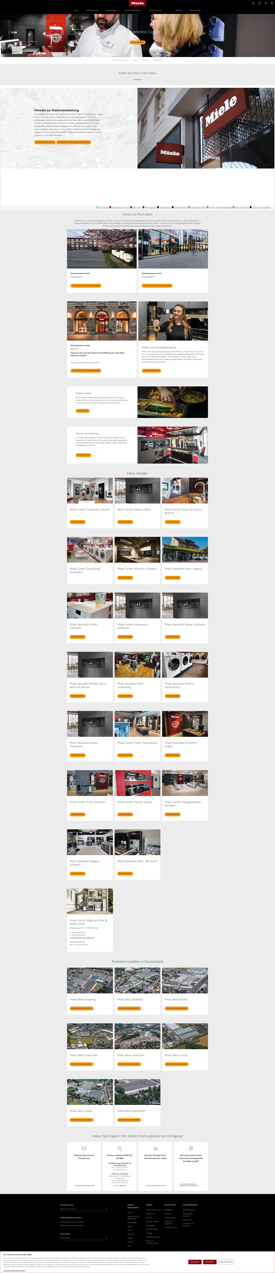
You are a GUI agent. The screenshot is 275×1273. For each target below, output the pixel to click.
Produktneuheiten (152, 1229)
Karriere (130, 1226)
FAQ (129, 1246)
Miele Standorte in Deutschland (134, 1218)
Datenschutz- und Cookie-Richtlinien (73, 142)
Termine (145, 60)
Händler (130, 1238)
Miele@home (168, 1210)
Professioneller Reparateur (188, 1215)
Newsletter (65, 1234)
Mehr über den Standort (81, 1008)
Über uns (131, 1212)
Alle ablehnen (210, 1262)
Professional (195, 10)
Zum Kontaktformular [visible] (85, 1185)
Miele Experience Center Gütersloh (71, 1225)
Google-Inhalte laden (45, 142)
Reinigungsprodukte (133, 10)
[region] (137, 1262)
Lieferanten (131, 1234)
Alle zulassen (195, 1262)
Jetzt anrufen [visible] (120, 1185)
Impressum (7, 1270)
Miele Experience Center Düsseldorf (72, 1222)
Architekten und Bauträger (188, 1225)
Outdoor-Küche (155, 10)
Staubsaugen (111, 10)
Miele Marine (187, 1220)
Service (179, 10)
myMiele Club (150, 1214)
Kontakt (130, 1242)
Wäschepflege (92, 10)
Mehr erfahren (77, 522)
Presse (130, 1230)
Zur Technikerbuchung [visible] (156, 1185)
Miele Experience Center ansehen (85, 285)
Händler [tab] (137, 80)
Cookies (22, 1270)
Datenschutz (15, 1270)
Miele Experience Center (120, 60)
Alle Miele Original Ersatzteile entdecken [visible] (189, 1185)
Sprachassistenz (169, 1217)
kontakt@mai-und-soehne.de (83, 938)
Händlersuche (66, 1205)
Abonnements (150, 1225)
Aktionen (149, 1217)
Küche (76, 10)
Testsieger (149, 1233)
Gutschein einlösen (152, 1221)
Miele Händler (158, 60)
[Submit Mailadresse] (106, 1238)
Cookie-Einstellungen (226, 1262)
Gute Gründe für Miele (153, 1210)
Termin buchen (83, 455)
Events (135, 60)
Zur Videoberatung (151, 370)
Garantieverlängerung (153, 1237)
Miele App (167, 1214)
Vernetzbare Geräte (170, 1227)
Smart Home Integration (168, 1222)
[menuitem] (77, 10)
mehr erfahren (173, 755)
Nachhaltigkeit (132, 1222)
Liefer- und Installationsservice (152, 1242)
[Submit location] (106, 1209)
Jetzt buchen (82, 410)
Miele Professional (189, 1210)
